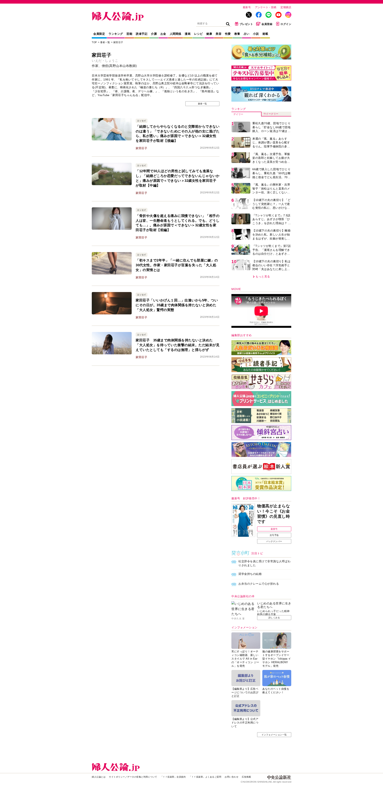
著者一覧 (105, 42)
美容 (218, 33)
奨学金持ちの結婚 (250, 573)
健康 (209, 33)
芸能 (129, 33)
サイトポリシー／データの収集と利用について (133, 777)
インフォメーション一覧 (274, 734)
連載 (265, 33)
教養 (237, 33)
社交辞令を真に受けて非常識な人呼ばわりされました (264, 563)
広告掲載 (246, 777)
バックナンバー (274, 541)
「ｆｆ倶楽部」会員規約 (173, 777)
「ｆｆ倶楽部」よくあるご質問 (205, 777)
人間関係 (175, 33)
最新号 (247, 7)
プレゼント (246, 24)
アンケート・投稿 (265, 7)
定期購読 (285, 7)
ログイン (285, 24)
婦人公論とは (99, 777)
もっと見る (263, 276)
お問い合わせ (231, 777)
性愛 (228, 33)
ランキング (116, 33)
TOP (94, 42)
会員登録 (267, 24)
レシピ (198, 33)
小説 (256, 33)
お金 (163, 33)
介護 (154, 33)
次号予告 (274, 535)
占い (247, 33)
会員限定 (99, 33)
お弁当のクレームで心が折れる (258, 583)
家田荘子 (118, 42)
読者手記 (141, 33)
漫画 (188, 33)
